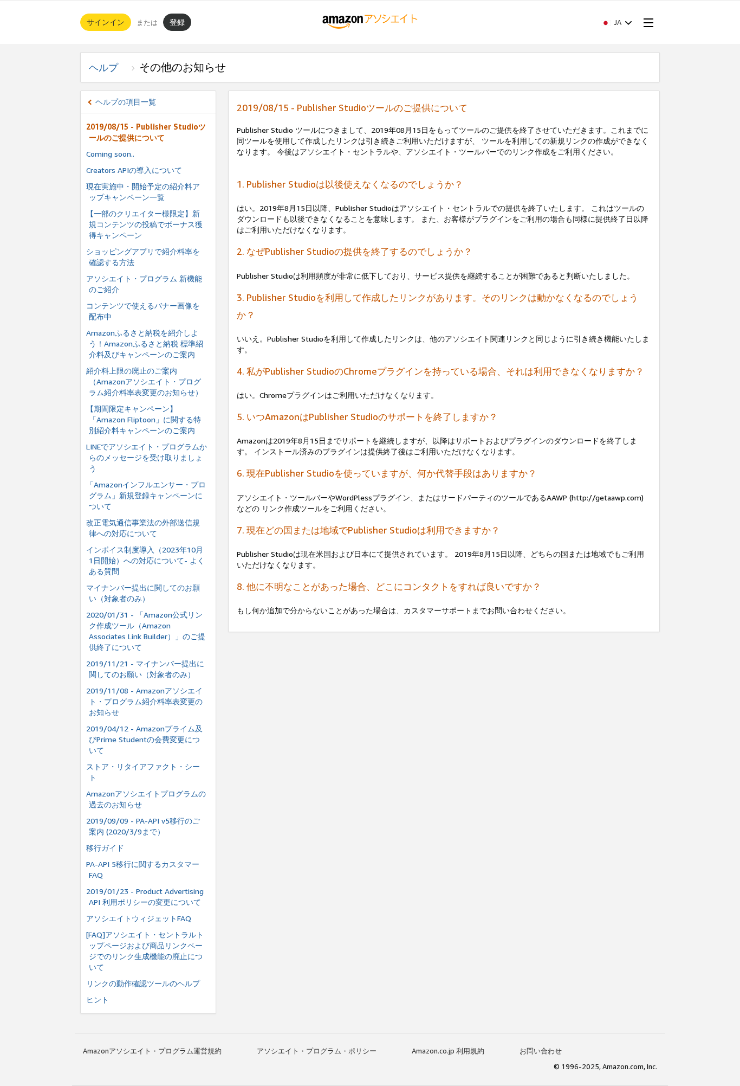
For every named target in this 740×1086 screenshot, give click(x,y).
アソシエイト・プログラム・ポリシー (317, 1050)
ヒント (97, 999)
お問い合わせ (541, 1050)
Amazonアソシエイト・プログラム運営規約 (152, 1050)
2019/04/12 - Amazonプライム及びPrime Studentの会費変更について (144, 739)
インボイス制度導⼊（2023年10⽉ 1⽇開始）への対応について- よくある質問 (145, 560)
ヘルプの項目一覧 (125, 101)
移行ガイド (105, 847)
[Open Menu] (646, 22)
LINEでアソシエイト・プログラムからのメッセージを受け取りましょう (146, 457)
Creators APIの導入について (134, 170)
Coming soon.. (110, 153)
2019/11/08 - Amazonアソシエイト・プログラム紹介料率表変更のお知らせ (144, 701)
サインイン (106, 22)
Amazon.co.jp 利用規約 (448, 1050)
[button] (616, 22)
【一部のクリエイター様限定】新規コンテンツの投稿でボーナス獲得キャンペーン (144, 224)
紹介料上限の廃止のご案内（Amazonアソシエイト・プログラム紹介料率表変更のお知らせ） (144, 381)
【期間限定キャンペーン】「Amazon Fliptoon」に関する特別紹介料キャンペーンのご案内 (143, 419)
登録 (177, 22)
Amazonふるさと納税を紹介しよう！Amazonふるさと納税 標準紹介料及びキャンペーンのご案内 (144, 343)
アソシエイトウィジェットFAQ (138, 918)
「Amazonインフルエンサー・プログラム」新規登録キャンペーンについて (146, 495)
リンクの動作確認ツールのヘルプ (143, 983)
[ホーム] (370, 22)
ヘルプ (108, 67)
